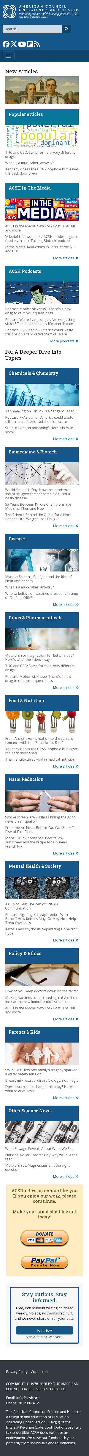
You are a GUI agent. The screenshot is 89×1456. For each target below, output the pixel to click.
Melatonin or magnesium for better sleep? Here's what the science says (39, 657)
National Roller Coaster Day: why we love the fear (41, 1157)
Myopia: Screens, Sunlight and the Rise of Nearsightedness (38, 578)
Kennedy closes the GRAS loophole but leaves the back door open (42, 171)
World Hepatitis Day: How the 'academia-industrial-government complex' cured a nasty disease (38, 493)
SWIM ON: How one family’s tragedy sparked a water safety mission (41, 1072)
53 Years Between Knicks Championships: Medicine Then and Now (38, 506)
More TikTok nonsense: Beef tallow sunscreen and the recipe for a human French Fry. (36, 842)
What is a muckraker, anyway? (29, 162)
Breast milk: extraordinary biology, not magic (41, 1080)
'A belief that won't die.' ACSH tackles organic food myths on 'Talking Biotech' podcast (41, 238)
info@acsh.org (28, 1397)
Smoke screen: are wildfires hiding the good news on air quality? (40, 819)
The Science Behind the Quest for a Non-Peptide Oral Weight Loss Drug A (38, 516)
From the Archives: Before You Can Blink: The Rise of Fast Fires (41, 829)
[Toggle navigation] (9, 56)
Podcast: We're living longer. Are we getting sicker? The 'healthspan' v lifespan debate (40, 321)
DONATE (44, 1234)
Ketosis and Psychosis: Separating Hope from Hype (42, 931)
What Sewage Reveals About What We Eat (39, 1148)
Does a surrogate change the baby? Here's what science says (40, 1088)
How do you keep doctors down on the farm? (41, 991)
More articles (64, 258)
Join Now (44, 1330)
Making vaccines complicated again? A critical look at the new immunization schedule (41, 999)
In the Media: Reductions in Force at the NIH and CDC (40, 249)
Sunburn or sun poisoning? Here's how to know (39, 429)
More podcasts (62, 341)
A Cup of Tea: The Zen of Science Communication (31, 906)
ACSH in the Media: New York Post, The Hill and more (40, 228)
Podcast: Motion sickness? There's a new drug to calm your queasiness (38, 311)
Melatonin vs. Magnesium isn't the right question (37, 1167)
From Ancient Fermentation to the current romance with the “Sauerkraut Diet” (39, 740)
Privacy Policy (17, 1371)
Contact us (39, 1371)
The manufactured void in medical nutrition (40, 759)
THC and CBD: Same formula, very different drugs (40, 154)
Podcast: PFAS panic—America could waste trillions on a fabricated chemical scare (39, 332)
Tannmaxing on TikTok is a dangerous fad (39, 411)
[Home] (43, 11)
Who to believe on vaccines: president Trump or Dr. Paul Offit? (41, 595)
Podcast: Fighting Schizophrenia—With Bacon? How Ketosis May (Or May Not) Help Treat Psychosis (40, 918)
